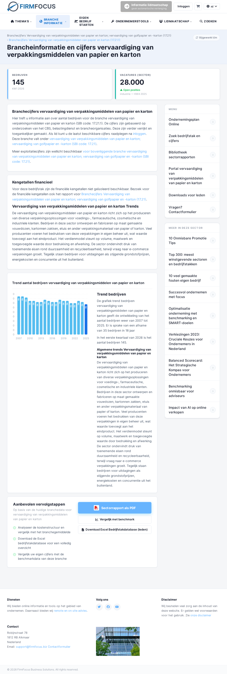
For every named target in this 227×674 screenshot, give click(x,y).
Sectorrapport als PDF (118, 508)
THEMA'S (23, 21)
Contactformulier (59, 646)
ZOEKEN (210, 21)
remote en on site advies (70, 610)
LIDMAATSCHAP (178, 21)
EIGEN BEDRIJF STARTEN (91, 21)
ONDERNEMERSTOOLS (133, 21)
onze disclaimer (200, 615)
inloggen (139, 134)
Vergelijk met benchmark (117, 519)
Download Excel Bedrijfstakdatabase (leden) (117, 529)
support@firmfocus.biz (31, 646)
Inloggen (184, 6)
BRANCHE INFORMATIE (55, 21)
